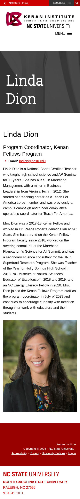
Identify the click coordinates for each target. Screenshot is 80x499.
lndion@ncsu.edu (32, 161)
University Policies (53, 453)
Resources (58, 3)
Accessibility (19, 453)
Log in (72, 453)
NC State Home (18, 3)
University (31, 474)
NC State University (61, 449)
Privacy (34, 453)
